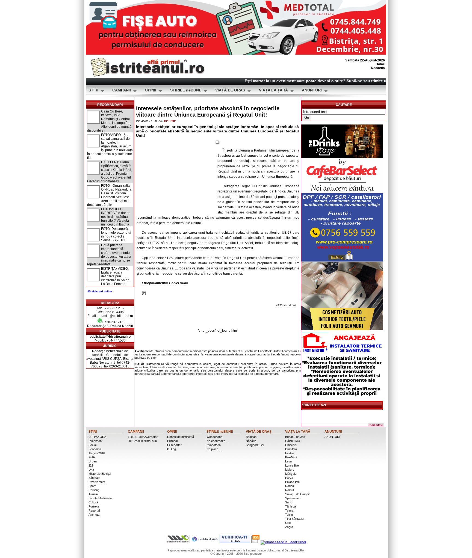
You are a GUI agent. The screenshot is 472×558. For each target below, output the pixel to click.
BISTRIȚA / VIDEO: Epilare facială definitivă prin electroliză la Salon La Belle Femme (115, 276)
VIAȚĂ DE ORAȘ (230, 90)
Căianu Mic (292, 441)
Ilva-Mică (291, 457)
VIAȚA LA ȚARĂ (273, 90)
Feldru (289, 453)
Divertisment (96, 481)
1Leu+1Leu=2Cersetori (143, 436)
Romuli (289, 490)
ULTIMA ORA (97, 436)
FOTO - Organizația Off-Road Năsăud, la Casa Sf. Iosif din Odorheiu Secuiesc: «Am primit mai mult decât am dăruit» (109, 195)
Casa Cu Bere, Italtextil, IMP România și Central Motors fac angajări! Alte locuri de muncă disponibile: (109, 120)
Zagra (289, 527)
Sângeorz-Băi (255, 445)
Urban (92, 461)
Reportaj (94, 510)
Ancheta (93, 514)
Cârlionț (93, 490)
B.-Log (171, 449)
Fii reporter (174, 445)
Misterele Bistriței (99, 473)
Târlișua (290, 506)
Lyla (91, 469)
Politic (170, 121)
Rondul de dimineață (180, 436)
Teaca (289, 510)
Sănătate (94, 477)
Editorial (172, 441)
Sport (92, 486)
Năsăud (251, 441)
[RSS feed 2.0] (255, 542)
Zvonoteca (213, 445)
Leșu (288, 461)
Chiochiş (291, 445)
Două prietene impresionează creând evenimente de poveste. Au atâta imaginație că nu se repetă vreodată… (109, 254)
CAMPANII (121, 90)
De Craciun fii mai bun (142, 441)
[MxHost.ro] (178, 542)
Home (380, 64)
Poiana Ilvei (292, 481)
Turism (93, 494)
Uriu (288, 522)
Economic (95, 449)
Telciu (289, 514)
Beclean (251, 436)
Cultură (93, 502)
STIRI (93, 90)
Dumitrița (291, 449)
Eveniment (95, 441)
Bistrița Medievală (100, 498)
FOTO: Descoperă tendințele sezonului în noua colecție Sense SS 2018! (116, 234)
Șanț (288, 502)
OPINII (150, 90)
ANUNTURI (312, 90)
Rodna (289, 486)
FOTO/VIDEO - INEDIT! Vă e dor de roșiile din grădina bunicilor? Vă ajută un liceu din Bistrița (116, 216)
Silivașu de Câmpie (297, 494)
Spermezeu (292, 498)
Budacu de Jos (295, 436)
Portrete (93, 506)
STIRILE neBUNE (185, 90)
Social (92, 445)
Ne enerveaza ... (217, 441)
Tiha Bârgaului (294, 518)
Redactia (378, 68)
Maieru (289, 469)
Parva (289, 477)
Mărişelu (290, 473)
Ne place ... (214, 449)
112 (90, 465)
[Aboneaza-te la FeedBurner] (283, 542)
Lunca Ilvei (292, 465)
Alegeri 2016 (96, 453)
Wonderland (214, 436)
